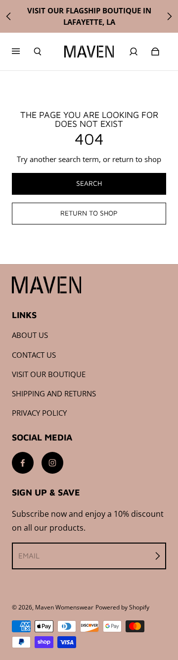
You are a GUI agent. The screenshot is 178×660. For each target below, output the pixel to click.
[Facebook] (23, 463)
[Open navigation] (23, 51)
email (29, 555)
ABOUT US (30, 335)
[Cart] (155, 51)
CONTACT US (34, 355)
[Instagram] (52, 463)
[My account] (133, 51)
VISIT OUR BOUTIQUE (49, 374)
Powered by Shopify (122, 607)
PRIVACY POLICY (39, 413)
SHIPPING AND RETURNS (54, 393)
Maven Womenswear (64, 607)
